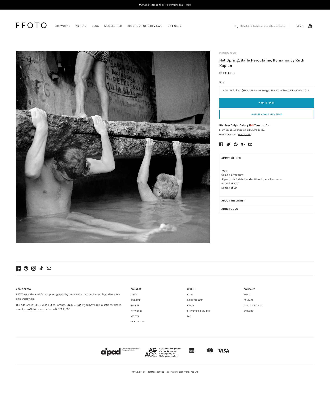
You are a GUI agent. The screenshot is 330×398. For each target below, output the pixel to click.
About (247, 294)
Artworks (62, 26)
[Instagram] (33, 268)
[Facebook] (18, 268)
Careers (248, 311)
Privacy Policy (138, 372)
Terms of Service (156, 372)
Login (300, 26)
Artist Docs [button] (229, 208)
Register (136, 300)
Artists (81, 26)
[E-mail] (49, 268)
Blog (95, 26)
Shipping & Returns (198, 311)
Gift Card (174, 26)
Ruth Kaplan (227, 53)
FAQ (189, 316)
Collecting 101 (195, 300)
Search (135, 305)
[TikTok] (41, 268)
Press (190, 305)
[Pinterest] (26, 268)
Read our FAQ (245, 134)
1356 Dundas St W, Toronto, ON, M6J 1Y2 (57, 305)
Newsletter (113, 26)
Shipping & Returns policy (250, 130)
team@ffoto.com (33, 309)
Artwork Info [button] (231, 158)
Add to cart (266, 103)
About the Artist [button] (233, 200)
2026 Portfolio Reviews (144, 26)
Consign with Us (253, 305)
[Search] (236, 26)
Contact (248, 300)
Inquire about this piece (266, 114)
